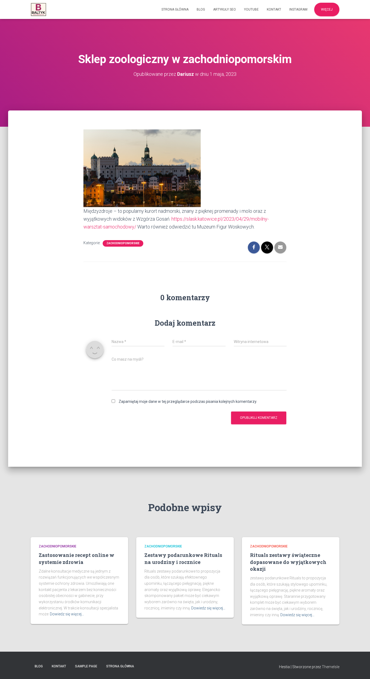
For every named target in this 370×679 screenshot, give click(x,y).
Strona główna (175, 9)
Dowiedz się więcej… (67, 614)
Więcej (327, 9)
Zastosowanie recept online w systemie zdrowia (76, 558)
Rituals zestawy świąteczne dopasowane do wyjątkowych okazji (288, 562)
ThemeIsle (330, 667)
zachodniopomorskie (122, 243)
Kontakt (274, 9)
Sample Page (86, 666)
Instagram (298, 9)
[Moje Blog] (38, 9)
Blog (201, 9)
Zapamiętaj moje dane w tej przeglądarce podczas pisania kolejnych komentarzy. (188, 401)
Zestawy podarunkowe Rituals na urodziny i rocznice (183, 558)
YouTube (251, 9)
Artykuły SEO (224, 9)
